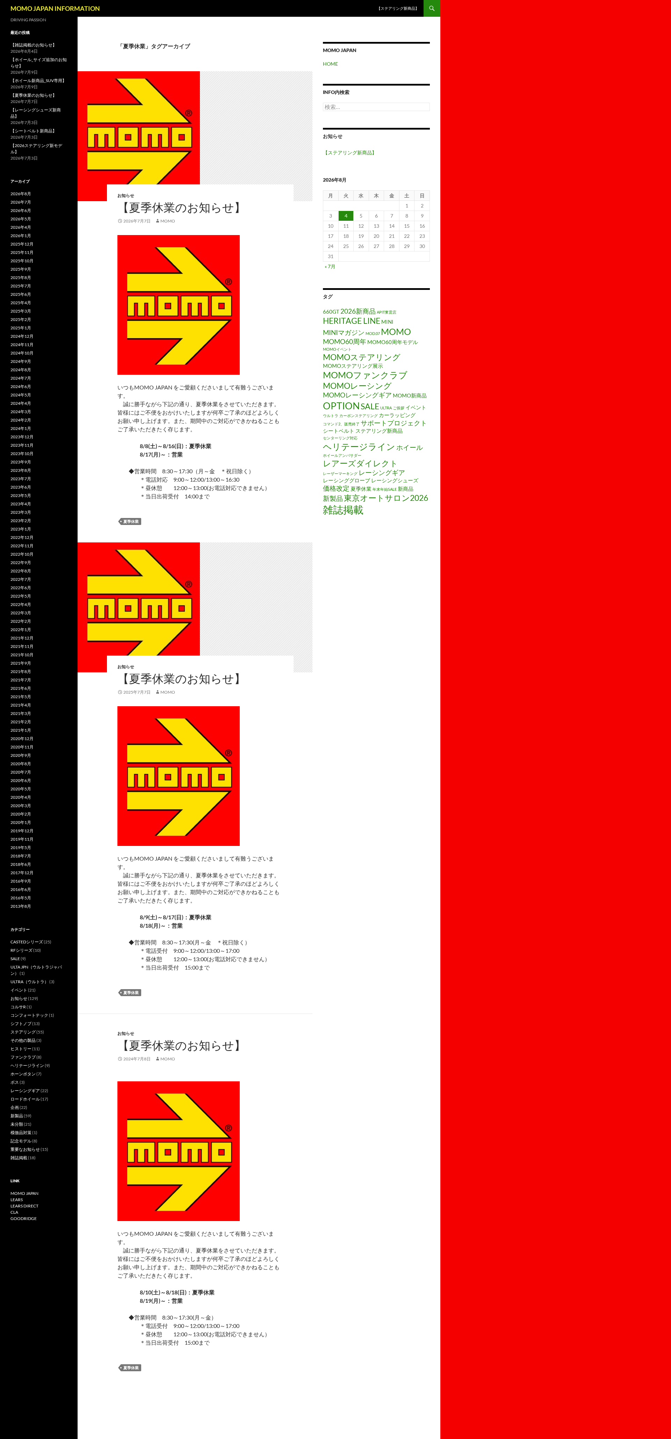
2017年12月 (22, 872)
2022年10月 (22, 554)
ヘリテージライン (359, 446)
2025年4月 (20, 302)
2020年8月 (20, 763)
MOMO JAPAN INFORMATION (55, 8)
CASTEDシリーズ (26, 941)
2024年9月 (20, 361)
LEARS (16, 1199)
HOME (330, 64)
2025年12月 (22, 244)
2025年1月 (20, 327)
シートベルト (338, 431)
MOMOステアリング (362, 357)
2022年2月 (20, 621)
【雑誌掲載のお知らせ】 (33, 45)
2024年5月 (20, 394)
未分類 (16, 1124)
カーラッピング (397, 415)
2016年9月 (20, 881)
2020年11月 (22, 747)
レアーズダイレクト (360, 463)
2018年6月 (20, 864)
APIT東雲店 (386, 312)
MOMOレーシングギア (357, 395)
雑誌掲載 (343, 509)
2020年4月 (20, 797)
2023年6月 (20, 487)
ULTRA (386, 408)
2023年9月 (20, 462)
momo (167, 221)
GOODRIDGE (23, 1218)
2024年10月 (22, 353)
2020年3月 (20, 805)
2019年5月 (20, 847)
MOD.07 (373, 333)
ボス (14, 1082)
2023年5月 (20, 495)
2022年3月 (20, 612)
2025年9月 (20, 269)
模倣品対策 (20, 1132)
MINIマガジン (344, 332)
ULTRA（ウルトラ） (29, 981)
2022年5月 (20, 596)
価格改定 (336, 488)
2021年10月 (22, 654)
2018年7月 (20, 856)
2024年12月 (22, 336)
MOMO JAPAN (24, 1193)
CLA (14, 1212)
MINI (387, 322)
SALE (370, 406)
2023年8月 (20, 470)
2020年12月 (22, 738)
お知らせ (125, 195)
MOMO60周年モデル (392, 342)
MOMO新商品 (410, 395)
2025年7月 (20, 285)
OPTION (341, 405)
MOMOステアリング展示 (353, 366)
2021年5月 (20, 696)
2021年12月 (22, 638)
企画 (14, 1107)
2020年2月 (20, 814)
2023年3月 (20, 512)
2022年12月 (22, 537)
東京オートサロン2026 (386, 498)
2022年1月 (20, 629)
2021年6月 (20, 688)
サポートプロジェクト (394, 423)
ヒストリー (20, 1048)
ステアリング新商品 (379, 431)
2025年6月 (20, 294)
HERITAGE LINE (351, 321)
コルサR (18, 1006)
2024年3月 (20, 411)
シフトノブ (20, 1023)
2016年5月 (20, 897)
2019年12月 (22, 830)
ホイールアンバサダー (342, 455)
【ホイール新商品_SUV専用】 (38, 80)
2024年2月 (20, 420)
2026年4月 (20, 227)
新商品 (405, 488)
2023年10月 (22, 453)
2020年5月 (20, 788)
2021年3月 (20, 713)
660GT (331, 311)
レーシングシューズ (394, 480)
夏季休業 (131, 521)
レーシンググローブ (346, 480)
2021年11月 (22, 646)
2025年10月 (22, 260)
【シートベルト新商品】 (33, 130)
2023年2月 (20, 520)
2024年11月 (22, 344)
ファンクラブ (23, 1057)
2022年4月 (20, 604)
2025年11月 (22, 252)
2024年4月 (20, 403)
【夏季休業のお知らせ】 (181, 207)
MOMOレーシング (357, 385)
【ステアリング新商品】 (398, 8)
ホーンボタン (23, 1073)
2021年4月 (20, 705)
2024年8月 (20, 369)
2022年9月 (20, 562)
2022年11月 (22, 545)
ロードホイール (25, 1099)
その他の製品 (23, 1040)
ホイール (409, 447)
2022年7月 (20, 579)
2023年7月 (20, 478)
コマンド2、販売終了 (341, 424)
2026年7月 (20, 202)
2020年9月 (20, 755)
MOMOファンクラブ (365, 375)
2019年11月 (22, 839)
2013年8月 (20, 906)
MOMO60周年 (344, 341)
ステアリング (23, 1032)
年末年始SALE (385, 489)
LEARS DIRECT (24, 1205)
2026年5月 (20, 218)
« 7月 (330, 266)
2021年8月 (20, 671)
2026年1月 (20, 235)
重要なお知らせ (25, 1149)
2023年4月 (20, 503)
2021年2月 (20, 721)
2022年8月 (20, 571)
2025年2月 (20, 319)
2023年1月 (20, 529)
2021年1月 (20, 730)
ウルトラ (330, 415)
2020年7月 (20, 772)
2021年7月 (20, 679)
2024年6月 (20, 386)
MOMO (396, 331)
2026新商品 (358, 311)
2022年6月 (20, 587)
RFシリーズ (21, 950)
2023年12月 (22, 436)
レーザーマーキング (340, 473)
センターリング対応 (340, 438)
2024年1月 (20, 428)
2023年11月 (22, 445)
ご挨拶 (398, 408)
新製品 (333, 498)
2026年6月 (20, 210)
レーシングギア (382, 472)
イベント (415, 407)
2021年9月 (20, 663)
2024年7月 (20, 378)
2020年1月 (20, 822)
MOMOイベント (337, 349)
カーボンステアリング (358, 415)
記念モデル (20, 1141)
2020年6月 (20, 780)
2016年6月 (20, 889)
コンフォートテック (29, 1015)
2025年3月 (20, 311)
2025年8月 (20, 277)
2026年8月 (20, 193)
